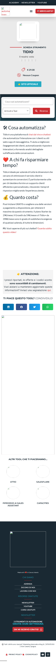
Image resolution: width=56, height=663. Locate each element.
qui (49, 290)
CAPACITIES (43, 503)
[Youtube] (42, 654)
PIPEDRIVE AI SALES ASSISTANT (13, 504)
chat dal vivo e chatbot (40, 134)
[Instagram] (48, 654)
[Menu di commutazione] (31, 11)
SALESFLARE (42, 482)
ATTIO (13, 482)
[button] (8, 307)
